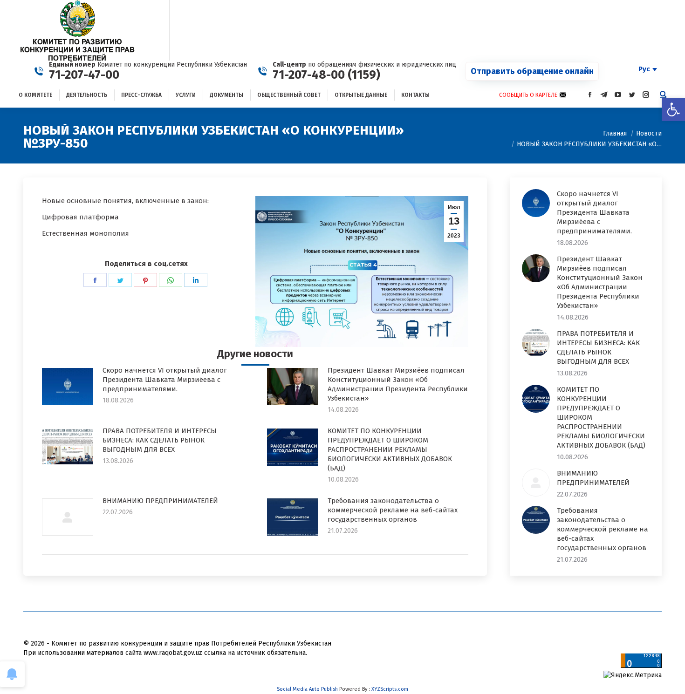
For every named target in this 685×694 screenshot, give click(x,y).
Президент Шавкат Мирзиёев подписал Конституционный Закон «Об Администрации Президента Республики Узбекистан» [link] (398, 384)
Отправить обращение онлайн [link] (532, 71)
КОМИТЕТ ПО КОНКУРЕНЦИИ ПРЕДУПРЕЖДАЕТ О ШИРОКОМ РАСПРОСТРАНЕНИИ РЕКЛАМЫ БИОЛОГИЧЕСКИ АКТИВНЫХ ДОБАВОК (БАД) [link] (390, 449)
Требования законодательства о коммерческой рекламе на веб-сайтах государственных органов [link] (393, 510)
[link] (673, 109)
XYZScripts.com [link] (389, 689)
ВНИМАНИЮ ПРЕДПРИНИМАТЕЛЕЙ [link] (160, 501)
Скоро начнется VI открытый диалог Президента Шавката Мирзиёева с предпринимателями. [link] (165, 379)
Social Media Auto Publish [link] (307, 689)
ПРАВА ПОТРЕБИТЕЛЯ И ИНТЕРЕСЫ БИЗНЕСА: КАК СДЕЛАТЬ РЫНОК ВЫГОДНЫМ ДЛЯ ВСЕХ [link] (160, 440)
